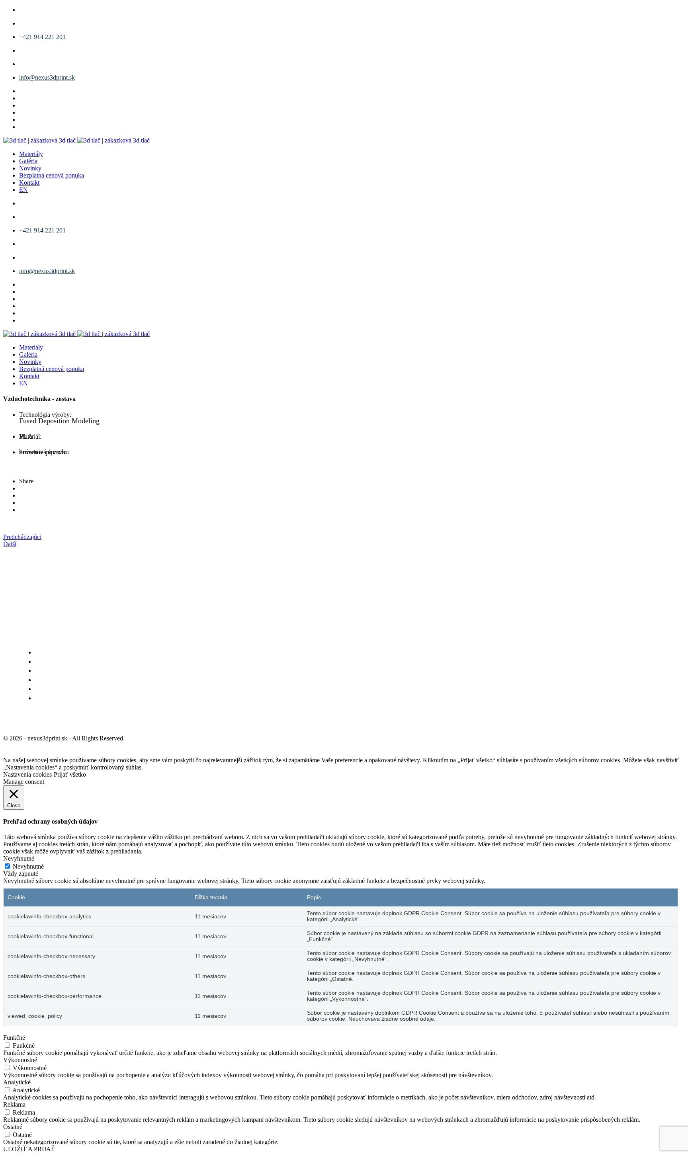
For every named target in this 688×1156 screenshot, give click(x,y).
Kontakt (29, 182)
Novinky (30, 168)
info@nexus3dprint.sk (47, 77)
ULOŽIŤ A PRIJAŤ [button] (29, 1149)
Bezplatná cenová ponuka (51, 175)
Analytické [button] (17, 1082)
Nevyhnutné (28, 866)
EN (23, 189)
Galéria (28, 161)
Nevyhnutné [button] (18, 858)
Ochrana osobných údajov (129, 720)
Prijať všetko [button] (70, 774)
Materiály (31, 153)
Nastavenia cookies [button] (27, 774)
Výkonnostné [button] (20, 1059)
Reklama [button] (14, 1104)
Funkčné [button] (14, 1037)
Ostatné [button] (12, 1126)
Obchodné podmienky (41, 720)
